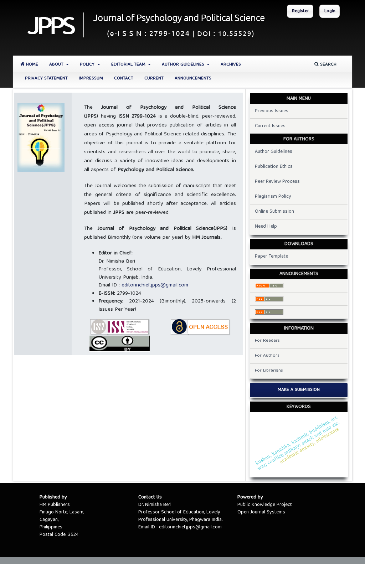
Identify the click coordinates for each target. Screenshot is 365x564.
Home (31, 65)
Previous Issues (271, 111)
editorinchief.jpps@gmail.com (155, 285)
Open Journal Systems (261, 512)
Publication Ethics (274, 166)
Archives (231, 65)
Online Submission (274, 211)
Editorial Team (129, 65)
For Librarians (269, 371)
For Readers (267, 341)
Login (329, 11)
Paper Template (271, 256)
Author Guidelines (184, 65)
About (57, 65)
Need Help (266, 226)
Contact (123, 78)
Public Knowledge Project (264, 505)
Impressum (91, 78)
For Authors (267, 356)
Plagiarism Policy (273, 196)
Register (300, 11)
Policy (88, 65)
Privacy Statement (46, 78)
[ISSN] (119, 327)
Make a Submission (299, 390)
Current (154, 78)
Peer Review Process (277, 181)
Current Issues (270, 126)
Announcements (193, 78)
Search (327, 65)
